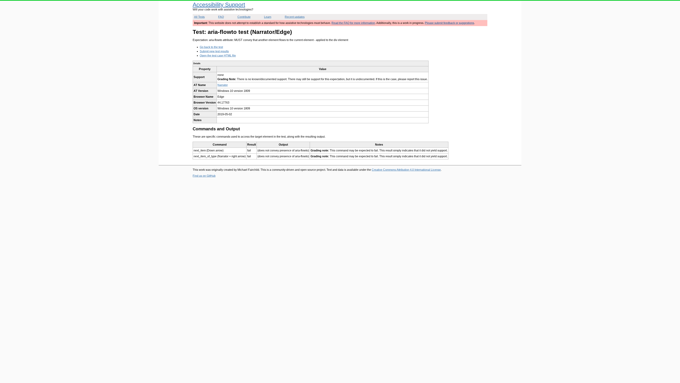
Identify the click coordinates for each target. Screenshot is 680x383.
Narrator (222, 85)
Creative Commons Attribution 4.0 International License (406, 169)
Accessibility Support (219, 4)
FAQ (221, 16)
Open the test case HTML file (218, 55)
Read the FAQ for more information (353, 22)
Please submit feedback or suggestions (449, 22)
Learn (267, 16)
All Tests (199, 16)
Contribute (244, 16)
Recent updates (295, 16)
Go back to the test (211, 47)
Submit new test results (214, 51)
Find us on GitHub (204, 175)
